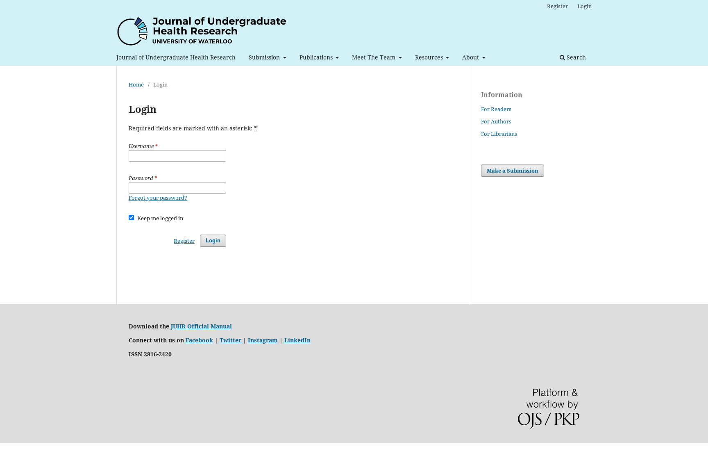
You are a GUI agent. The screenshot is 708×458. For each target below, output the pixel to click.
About (471, 57)
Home (136, 84)
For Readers (496, 109)
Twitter (230, 340)
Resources (430, 57)
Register (557, 6)
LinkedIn (297, 340)
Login (584, 6)
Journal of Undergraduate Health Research (176, 57)
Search (575, 57)
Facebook (199, 340)
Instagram (263, 340)
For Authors (496, 121)
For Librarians (499, 133)
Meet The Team (374, 57)
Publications (317, 57)
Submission (265, 57)
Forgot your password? (158, 197)
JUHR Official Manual (201, 326)
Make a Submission (512, 170)
